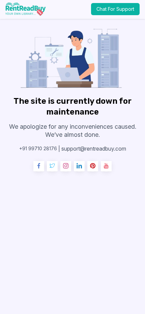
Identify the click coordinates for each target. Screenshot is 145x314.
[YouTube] (106, 166)
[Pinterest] (92, 166)
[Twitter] (52, 166)
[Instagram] (65, 166)
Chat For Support (115, 9)
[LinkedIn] (79, 166)
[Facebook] (38, 166)
